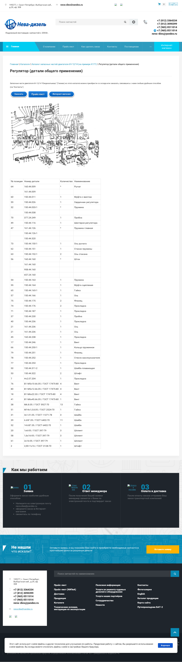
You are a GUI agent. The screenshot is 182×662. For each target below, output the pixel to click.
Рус (175, 4)
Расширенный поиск (133, 22)
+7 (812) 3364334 (167, 20)
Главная (14, 64)
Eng (171, 4)
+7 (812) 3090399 (167, 23)
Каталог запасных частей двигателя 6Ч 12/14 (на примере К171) (64, 64)
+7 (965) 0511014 (167, 27)
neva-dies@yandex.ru (71, 4)
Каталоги (25, 64)
